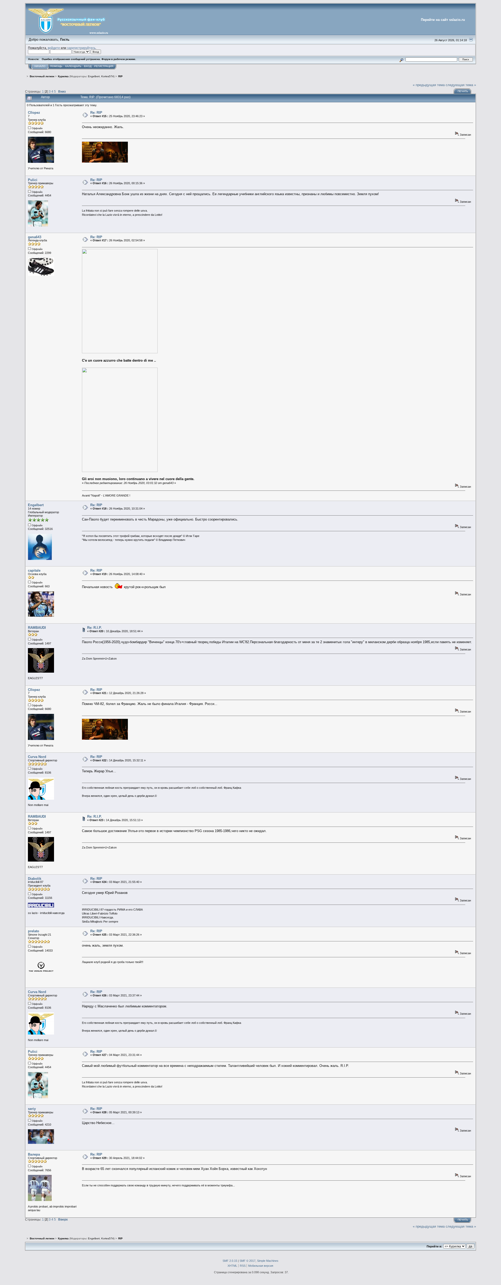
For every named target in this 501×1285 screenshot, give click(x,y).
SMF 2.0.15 (230, 1260)
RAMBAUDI (37, 628)
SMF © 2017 (247, 1260)
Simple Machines (267, 1260)
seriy (32, 1109)
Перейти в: (434, 1246)
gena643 (34, 237)
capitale (34, 570)
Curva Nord (37, 757)
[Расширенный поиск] (401, 59)
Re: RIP (96, 113)
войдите (54, 48)
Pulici (32, 180)
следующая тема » (461, 85)
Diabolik (34, 879)
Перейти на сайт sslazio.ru (443, 20)
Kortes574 (107, 76)
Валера (34, 1154)
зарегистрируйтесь (81, 48)
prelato (33, 931)
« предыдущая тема (429, 85)
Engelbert (94, 76)
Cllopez (34, 113)
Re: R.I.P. (94, 628)
